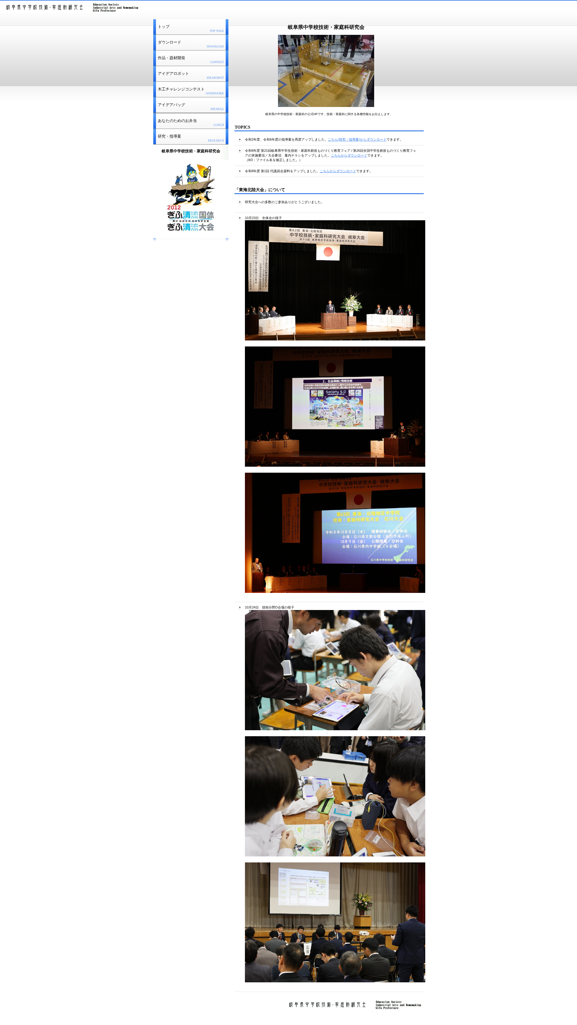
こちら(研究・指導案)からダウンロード (357, 139)
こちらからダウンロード (349, 155)
